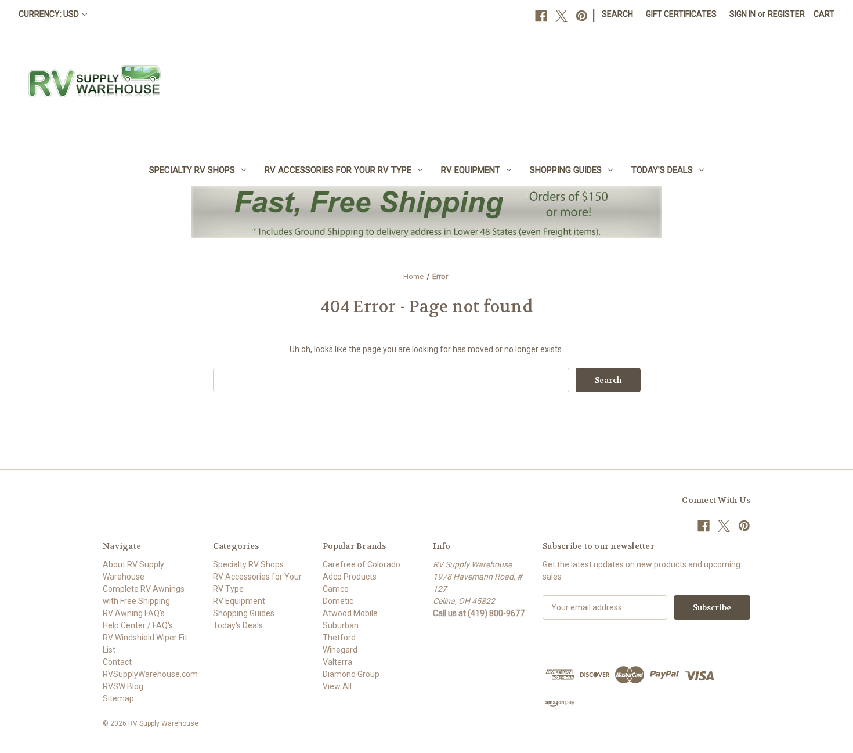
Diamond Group (351, 674)
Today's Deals (662, 170)
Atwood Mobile (350, 613)
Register (786, 14)
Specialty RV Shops (192, 170)
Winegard (340, 649)
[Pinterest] (582, 16)
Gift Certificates (681, 14)
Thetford (339, 637)
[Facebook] (541, 16)
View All (337, 686)
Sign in (742, 14)
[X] (561, 16)
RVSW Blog (123, 686)
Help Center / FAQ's (138, 625)
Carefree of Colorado (361, 564)
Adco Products (350, 576)
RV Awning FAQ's (134, 613)
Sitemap (118, 698)
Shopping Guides (566, 170)
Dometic (338, 601)
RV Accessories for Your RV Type (338, 170)
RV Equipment (470, 170)
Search (617, 14)
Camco (336, 588)
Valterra (337, 662)
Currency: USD (50, 14)
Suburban (341, 625)
